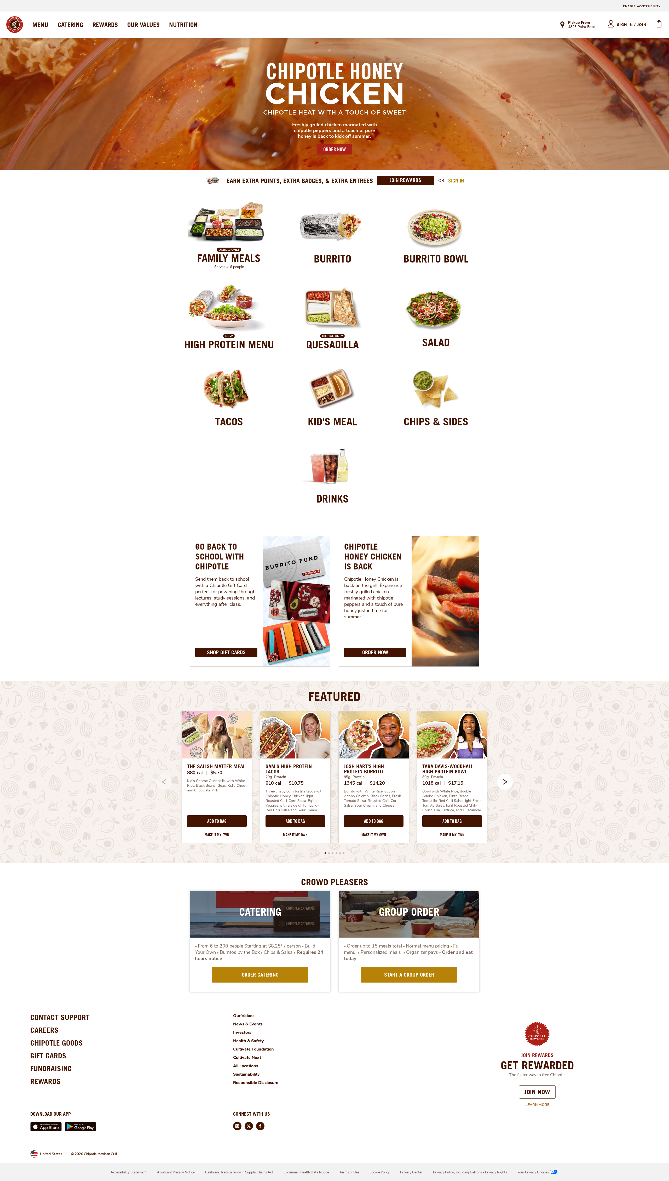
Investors (242, 1032)
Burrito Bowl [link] (436, 258)
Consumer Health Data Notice (306, 1172)
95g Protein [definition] (354, 776)
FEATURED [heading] (334, 696)
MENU (40, 24)
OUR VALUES (143, 24)
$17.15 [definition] (455, 783)
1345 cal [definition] (353, 783)
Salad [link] (436, 342)
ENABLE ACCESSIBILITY (642, 6)
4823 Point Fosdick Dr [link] (583, 27)
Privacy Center (411, 1172)
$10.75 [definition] (296, 783)
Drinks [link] (332, 498)
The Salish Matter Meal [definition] (216, 766)
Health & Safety (248, 1041)
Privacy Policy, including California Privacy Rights (470, 1172)
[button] (505, 782)
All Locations (245, 1066)
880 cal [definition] (195, 772)
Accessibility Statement (129, 1172)
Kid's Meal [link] (332, 421)
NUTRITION (183, 24)
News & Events (248, 1024)
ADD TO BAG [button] (216, 821)
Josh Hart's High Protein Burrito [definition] (364, 769)
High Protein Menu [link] (229, 344)
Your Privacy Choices (533, 1172)
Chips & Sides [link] (436, 421)
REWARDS (105, 24)
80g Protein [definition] (432, 776)
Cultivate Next (247, 1057)
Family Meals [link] (229, 258)
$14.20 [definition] (377, 783)
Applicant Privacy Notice (176, 1172)
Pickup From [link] (579, 22)
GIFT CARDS (48, 1055)
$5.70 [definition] (216, 772)
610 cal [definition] (273, 783)
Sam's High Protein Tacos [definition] (289, 769)
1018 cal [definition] (431, 783)
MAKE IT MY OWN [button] (217, 834)
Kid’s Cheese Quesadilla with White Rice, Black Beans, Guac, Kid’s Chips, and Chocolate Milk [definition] (217, 786)
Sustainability (246, 1074)
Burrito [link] (332, 258)
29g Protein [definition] (276, 776)
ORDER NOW (334, 149)
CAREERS (44, 1030)
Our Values (244, 1016)
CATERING (70, 24)
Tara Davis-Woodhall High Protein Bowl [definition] (447, 769)
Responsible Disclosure (255, 1083)
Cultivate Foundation (253, 1049)
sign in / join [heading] (632, 24)
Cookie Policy (380, 1172)
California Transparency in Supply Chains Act (239, 1172)
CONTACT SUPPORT (60, 1017)
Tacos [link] (229, 421)
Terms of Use (349, 1172)
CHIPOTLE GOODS (56, 1043)
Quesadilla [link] (332, 344)
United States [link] (51, 1153)
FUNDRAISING (51, 1068)
